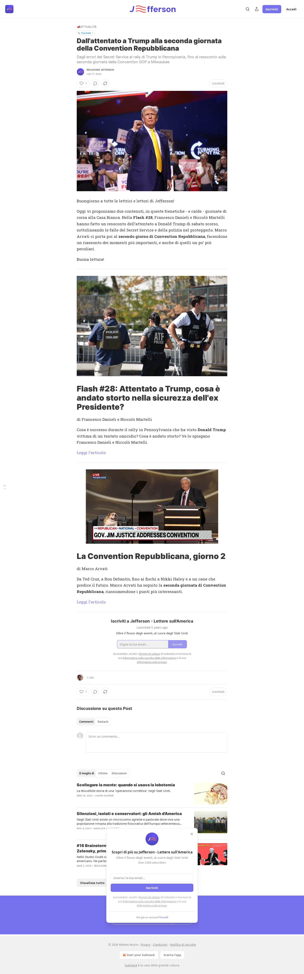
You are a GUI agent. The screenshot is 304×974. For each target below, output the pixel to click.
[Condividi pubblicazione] (257, 9)
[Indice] (4, 487)
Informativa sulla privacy (152, 905)
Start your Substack (141, 955)
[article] (152, 793)
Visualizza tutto (92, 883)
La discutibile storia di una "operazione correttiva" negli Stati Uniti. (124, 791)
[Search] (247, 9)
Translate (86, 32)
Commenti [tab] (86, 722)
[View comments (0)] (95, 83)
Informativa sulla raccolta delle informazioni (149, 901)
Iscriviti (272, 9)
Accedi (291, 9)
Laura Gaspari (104, 795)
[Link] (71, 397)
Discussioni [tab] (119, 773)
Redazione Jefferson (100, 69)
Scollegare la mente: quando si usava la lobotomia (126, 785)
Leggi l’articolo (91, 452)
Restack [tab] (103, 722)
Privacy (145, 945)
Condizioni (160, 945)
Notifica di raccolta (183, 945)
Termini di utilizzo (149, 897)
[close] (191, 834)
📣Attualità (87, 26)
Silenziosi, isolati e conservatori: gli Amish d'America (129, 813)
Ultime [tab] (103, 773)
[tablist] (94, 722)
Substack (131, 965)
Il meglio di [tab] (86, 773)
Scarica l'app (172, 955)
